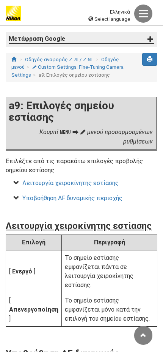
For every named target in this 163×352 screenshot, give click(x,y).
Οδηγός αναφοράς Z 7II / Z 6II (58, 59)
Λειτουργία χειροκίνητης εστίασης (70, 183)
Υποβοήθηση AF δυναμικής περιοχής (72, 198)
